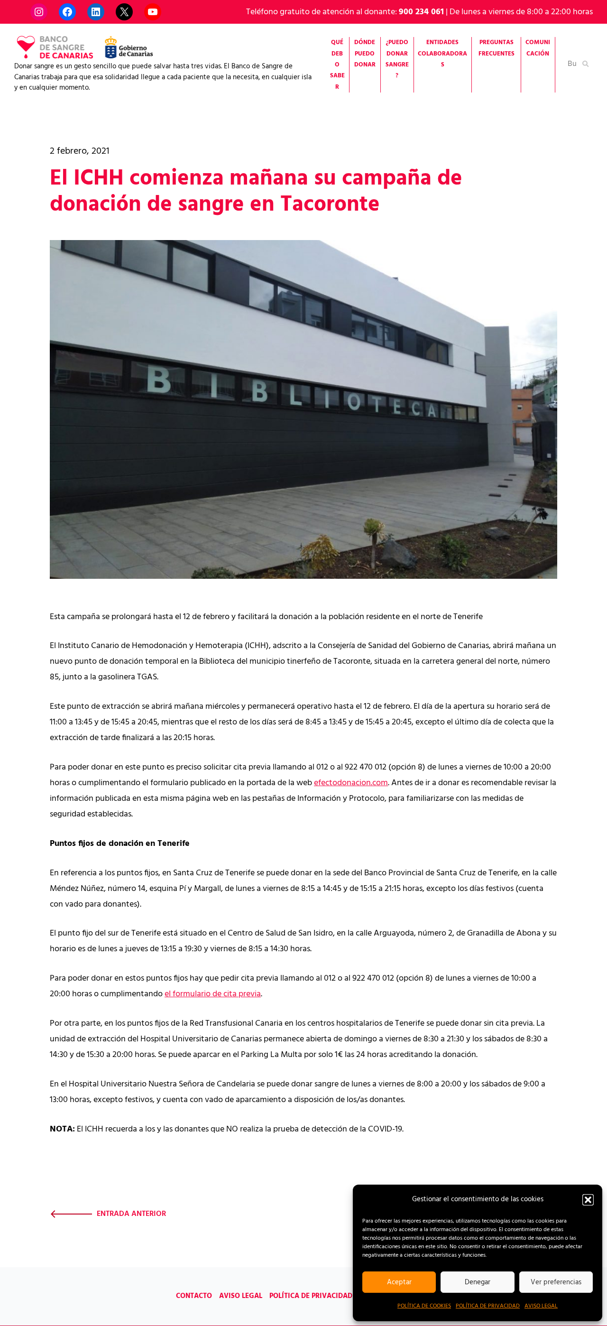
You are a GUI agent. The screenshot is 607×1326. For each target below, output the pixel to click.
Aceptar (399, 1282)
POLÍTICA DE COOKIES (424, 1306)
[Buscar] (586, 63)
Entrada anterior (131, 1214)
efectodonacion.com (351, 783)
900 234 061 (421, 12)
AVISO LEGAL (541, 1306)
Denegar (477, 1282)
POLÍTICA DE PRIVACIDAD (488, 1306)
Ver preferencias (556, 1282)
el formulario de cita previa (213, 994)
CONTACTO (194, 1296)
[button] (588, 1200)
